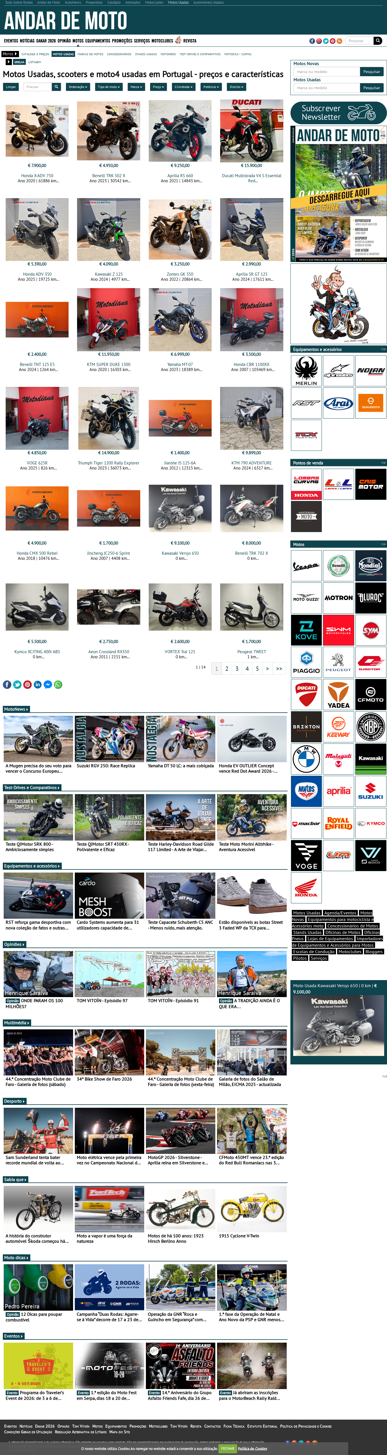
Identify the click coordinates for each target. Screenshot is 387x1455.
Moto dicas (14, 1257)
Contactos (212, 1426)
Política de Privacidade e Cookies (305, 1426)
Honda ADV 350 (37, 274)
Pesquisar (371, 71)
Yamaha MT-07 (180, 364)
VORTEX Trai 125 (180, 651)
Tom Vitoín (81, 1426)
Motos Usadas (306, 913)
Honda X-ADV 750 (37, 175)
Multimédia (15, 1022)
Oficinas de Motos (343, 932)
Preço (157, 87)
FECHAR (227, 1448)
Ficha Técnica (234, 1426)
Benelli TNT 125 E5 (37, 364)
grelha (19, 61)
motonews (168, 53)
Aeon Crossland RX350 (108, 651)
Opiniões (13, 944)
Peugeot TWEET (251, 651)
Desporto (13, 1101)
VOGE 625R (37, 463)
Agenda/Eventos (340, 913)
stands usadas (146, 53)
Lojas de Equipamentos (330, 938)
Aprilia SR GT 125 (251, 274)
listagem (34, 61)
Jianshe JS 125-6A (180, 463)
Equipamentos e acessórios (30, 866)
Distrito (235, 87)
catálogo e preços (35, 53)
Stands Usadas (307, 932)
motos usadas (63, 53)
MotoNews (14, 709)
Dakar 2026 (46, 40)
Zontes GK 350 (180, 274)
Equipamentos (116, 1426)
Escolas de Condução (314, 951)
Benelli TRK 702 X (251, 553)
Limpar (11, 87)
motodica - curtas (237, 53)
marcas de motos (90, 53)
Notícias (26, 1426)
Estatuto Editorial (262, 1426)
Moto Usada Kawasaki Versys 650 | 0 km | (335, 989)
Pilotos (300, 958)
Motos (97, 1426)
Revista (189, 40)
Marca (135, 87)
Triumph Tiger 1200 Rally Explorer (108, 463)
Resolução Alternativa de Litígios (81, 1431)
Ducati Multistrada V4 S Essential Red (251, 178)
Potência (210, 87)
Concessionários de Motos (353, 926)
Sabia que (14, 1179)
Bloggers (374, 951)
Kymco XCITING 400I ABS (37, 651)
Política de (252, 1448)
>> (279, 668)
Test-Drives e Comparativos (30, 787)
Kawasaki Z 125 (109, 274)
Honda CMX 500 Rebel (37, 553)
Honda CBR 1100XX (251, 364)
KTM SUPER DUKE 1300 (108, 364)
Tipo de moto (108, 87)
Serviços (319, 958)
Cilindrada (182, 87)
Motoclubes (162, 40)
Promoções (122, 40)
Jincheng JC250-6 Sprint (108, 553)
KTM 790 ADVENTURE (251, 463)
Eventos (11, 40)
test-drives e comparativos (200, 53)
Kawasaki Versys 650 (180, 553)
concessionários (119, 53)
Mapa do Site (119, 1431)
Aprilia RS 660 (180, 175)
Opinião (64, 40)
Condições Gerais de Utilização (28, 1431)
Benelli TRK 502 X (108, 175)
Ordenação (77, 87)
